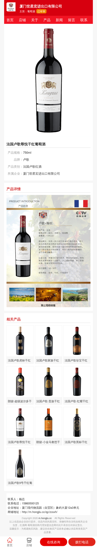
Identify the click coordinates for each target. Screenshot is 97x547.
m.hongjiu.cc (45, 518)
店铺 (22, 19)
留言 (71, 19)
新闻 (59, 19)
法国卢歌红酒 (32, 166)
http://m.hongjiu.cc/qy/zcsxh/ (39, 512)
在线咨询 (53, 542)
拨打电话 (81, 542)
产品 (47, 19)
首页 (10, 19)
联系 (83, 19)
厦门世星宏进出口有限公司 (41, 173)
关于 (34, 19)
